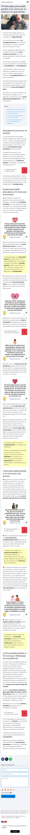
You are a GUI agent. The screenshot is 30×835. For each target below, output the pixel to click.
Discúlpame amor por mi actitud (16, 109)
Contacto (17, 817)
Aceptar (15, 831)
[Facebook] (2, 759)
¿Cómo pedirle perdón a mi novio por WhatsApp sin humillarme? (14, 121)
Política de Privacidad (6, 816)
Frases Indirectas (7, 2)
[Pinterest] (5, 822)
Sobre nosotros (10, 817)
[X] (6, 759)
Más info (4, 827)
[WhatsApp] (10, 759)
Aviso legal (15, 816)
